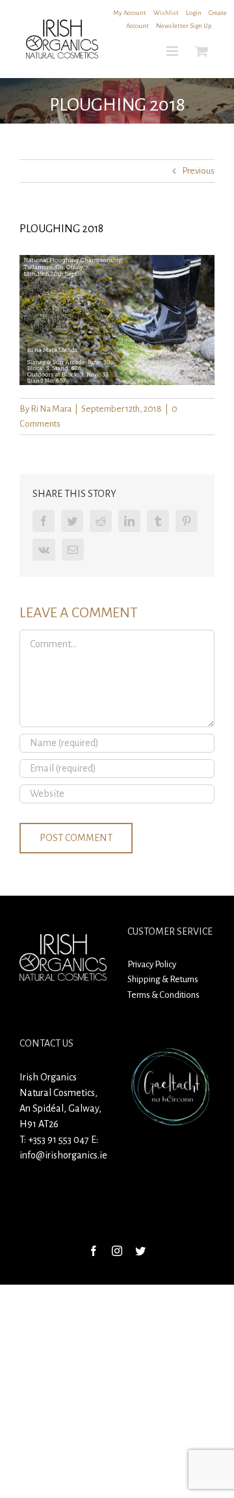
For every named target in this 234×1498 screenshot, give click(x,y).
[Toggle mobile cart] (201, 51)
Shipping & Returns (162, 979)
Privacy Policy (151, 964)
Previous (198, 171)
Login (194, 12)
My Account (130, 12)
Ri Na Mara (51, 409)
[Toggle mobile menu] (173, 51)
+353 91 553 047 (58, 1139)
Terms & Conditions (163, 995)
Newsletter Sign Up (184, 25)
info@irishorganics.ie (63, 1155)
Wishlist (166, 12)
